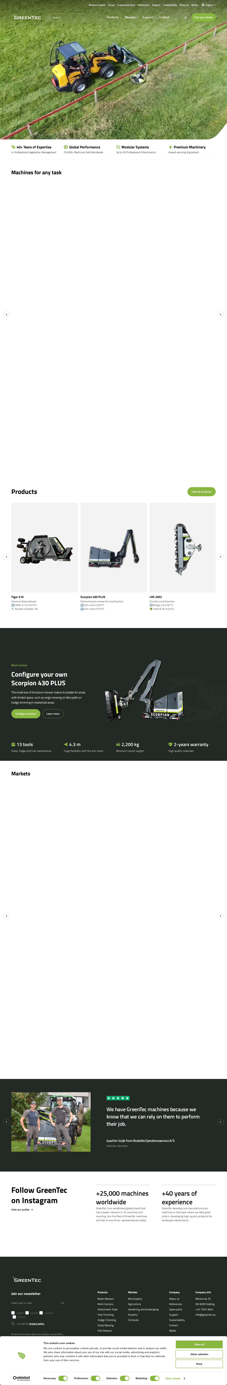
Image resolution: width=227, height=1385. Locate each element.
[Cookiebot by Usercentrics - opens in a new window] (21, 1378)
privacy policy (36, 1324)
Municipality (135, 1299)
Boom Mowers (106, 1299)
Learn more (53, 714)
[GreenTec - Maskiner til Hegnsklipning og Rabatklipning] (26, 16)
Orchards (133, 1320)
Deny (199, 1363)
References (143, 5)
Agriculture (134, 1304)
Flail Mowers (105, 1330)
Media (194, 5)
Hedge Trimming (107, 1320)
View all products (202, 492)
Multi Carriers (105, 1304)
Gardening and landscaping (143, 1309)
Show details (173, 1378)
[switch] (95, 1378)
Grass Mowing (106, 1325)
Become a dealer (97, 5)
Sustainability (170, 5)
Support (156, 5)
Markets (130, 17)
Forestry (133, 1314)
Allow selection (199, 1354)
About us (184, 5)
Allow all (199, 1344)
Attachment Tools (107, 1309)
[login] (186, 17)
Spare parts (175, 1309)
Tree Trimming (106, 1314)
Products (112, 17)
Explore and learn (126, 5)
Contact (164, 17)
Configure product (25, 714)
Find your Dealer (203, 17)
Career (111, 5)
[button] (209, 5)
